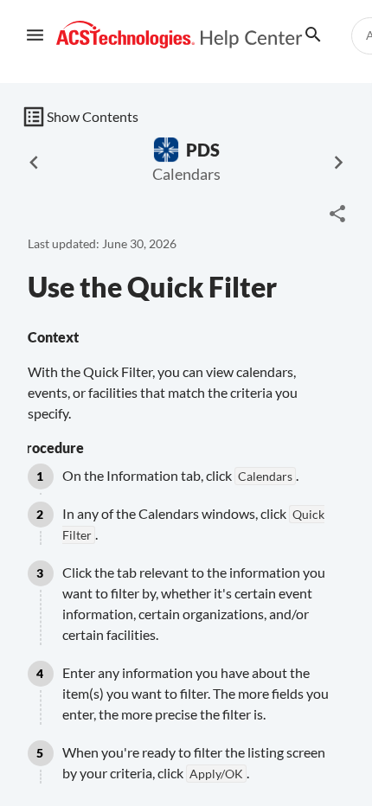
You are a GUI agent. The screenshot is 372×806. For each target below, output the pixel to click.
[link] (179, 35)
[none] (337, 213)
